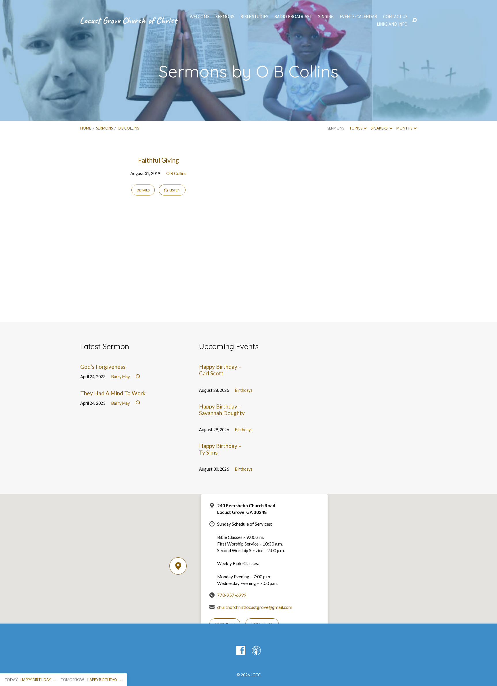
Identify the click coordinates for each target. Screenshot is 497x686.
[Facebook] (240, 650)
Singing (326, 17)
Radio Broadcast (293, 17)
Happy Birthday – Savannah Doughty (222, 409)
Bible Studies (254, 17)
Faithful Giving (158, 160)
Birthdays (244, 390)
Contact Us (395, 17)
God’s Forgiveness (103, 366)
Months (404, 128)
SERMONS (224, 17)
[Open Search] (414, 20)
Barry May (120, 376)
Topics (356, 128)
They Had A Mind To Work (113, 393)
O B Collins (128, 128)
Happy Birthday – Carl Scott (220, 370)
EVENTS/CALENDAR (358, 17)
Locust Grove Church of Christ (128, 20)
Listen (174, 190)
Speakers (379, 128)
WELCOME (199, 17)
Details (143, 190)
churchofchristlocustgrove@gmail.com (254, 607)
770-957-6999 (231, 595)
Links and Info (392, 24)
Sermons (104, 128)
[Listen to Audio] (138, 376)
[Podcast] (256, 650)
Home (85, 128)
